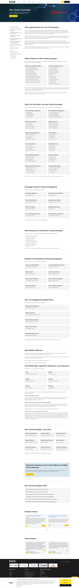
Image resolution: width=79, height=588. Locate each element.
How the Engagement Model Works (15, 45)
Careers (38, 1)
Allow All (65, 580)
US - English (63, 561)
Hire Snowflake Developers (29, 575)
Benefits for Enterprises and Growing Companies (15, 42)
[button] (46, 529)
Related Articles (13, 56)
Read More (43, 525)
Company (10, 571)
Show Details (19, 586)
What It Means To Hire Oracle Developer (15, 30)
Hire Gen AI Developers (28, 573)
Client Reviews (13, 58)
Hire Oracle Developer (14, 27)
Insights (33, 1)
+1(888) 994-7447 (46, 576)
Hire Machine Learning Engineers (29, 572)
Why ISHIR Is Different (14, 48)
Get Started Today (13, 52)
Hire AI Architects (27, 571)
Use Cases (12, 50)
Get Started (67, 1)
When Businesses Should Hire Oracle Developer (16, 39)
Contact (10, 576)
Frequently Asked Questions (15, 54)
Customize (65, 582)
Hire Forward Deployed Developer (29, 574)
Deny (65, 585)
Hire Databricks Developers (29, 576)
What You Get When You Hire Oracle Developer (15, 33)
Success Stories (11, 573)
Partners (10, 574)
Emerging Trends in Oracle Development (15, 36)
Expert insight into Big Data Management (33, 515)
